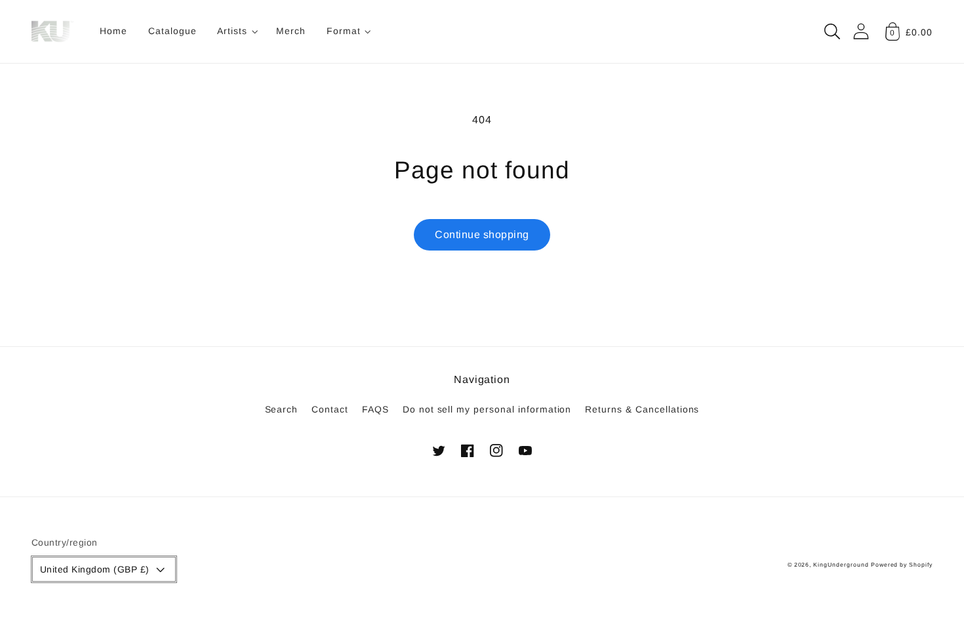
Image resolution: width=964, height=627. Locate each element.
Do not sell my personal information (487, 409)
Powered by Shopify (902, 564)
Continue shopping (482, 234)
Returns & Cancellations (642, 409)
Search (281, 409)
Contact (329, 409)
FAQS (375, 409)
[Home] (52, 31)
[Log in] (861, 31)
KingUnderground (840, 564)
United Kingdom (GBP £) (95, 569)
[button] (236, 31)
